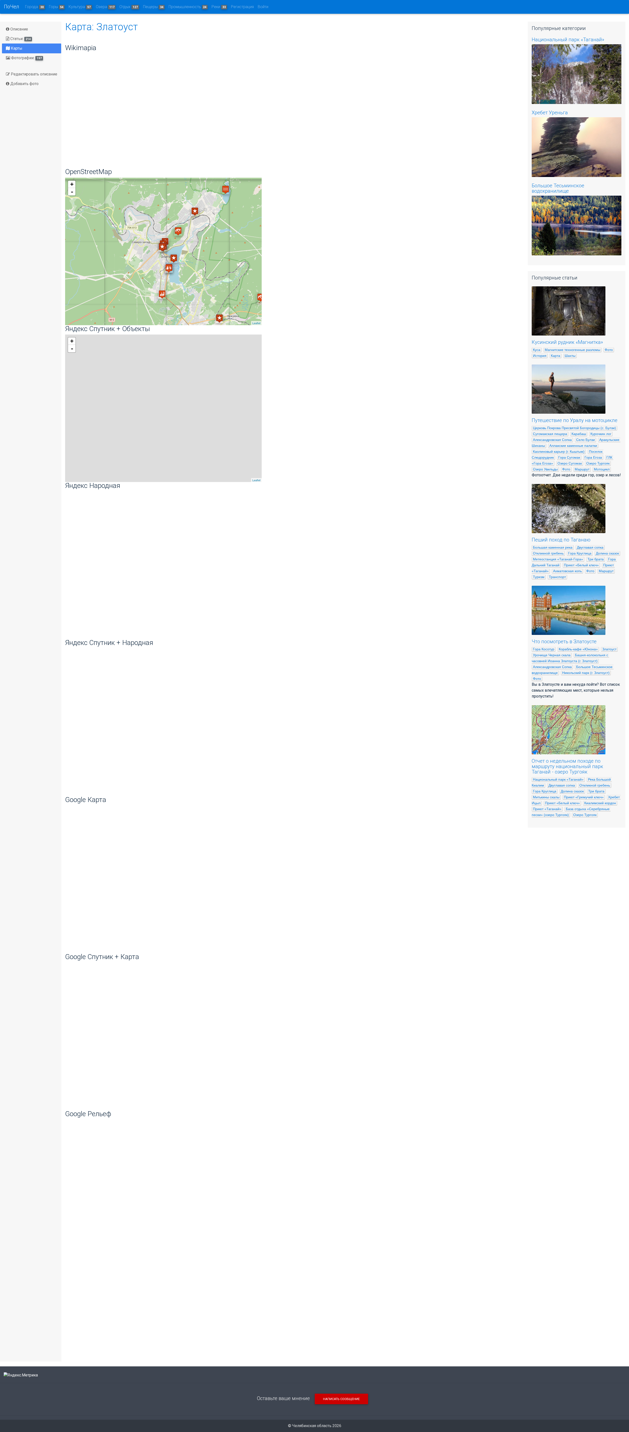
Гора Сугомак (569, 457)
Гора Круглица (579, 553)
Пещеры (153, 6)
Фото (609, 350)
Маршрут (582, 469)
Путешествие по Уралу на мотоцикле (574, 420)
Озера (105, 6)
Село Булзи (585, 440)
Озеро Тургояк (598, 463)
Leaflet (256, 323)
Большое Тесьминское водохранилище (558, 188)
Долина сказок (607, 553)
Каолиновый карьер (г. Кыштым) (559, 451)
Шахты (570, 356)
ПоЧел (11, 7)
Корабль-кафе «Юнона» (578, 649)
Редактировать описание (33, 74)
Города (34, 6)
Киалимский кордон (600, 803)
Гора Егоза (593, 457)
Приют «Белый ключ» (581, 565)
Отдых (128, 6)
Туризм (538, 577)
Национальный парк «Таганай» (568, 40)
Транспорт (557, 577)
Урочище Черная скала (552, 655)
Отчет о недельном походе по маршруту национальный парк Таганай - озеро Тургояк (567, 766)
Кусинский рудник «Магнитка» (567, 342)
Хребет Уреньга (550, 113)
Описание (18, 29)
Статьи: (20, 38)
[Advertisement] (292, 1319)
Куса (536, 350)
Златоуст (609, 649)
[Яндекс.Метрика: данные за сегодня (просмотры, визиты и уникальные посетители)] (21, 1375)
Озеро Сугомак (570, 463)
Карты (16, 48)
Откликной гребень (548, 553)
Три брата (595, 559)
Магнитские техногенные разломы (572, 350)
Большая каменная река (552, 547)
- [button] (72, 191)
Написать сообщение (341, 1399)
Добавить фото (24, 83)
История (539, 356)
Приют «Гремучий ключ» (584, 797)
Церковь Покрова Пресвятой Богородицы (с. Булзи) (574, 428)
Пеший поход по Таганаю (561, 540)
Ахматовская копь (567, 571)
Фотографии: (26, 58)
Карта (555, 356)
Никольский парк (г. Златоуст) (586, 673)
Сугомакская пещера (550, 434)
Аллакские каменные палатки (573, 446)
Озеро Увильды (545, 469)
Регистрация (242, 6)
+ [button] (71, 184)
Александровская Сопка (552, 440)
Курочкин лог (600, 434)
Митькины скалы (546, 797)
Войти (263, 6)
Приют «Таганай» (547, 809)
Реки (219, 6)
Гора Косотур (543, 649)
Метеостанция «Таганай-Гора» (558, 559)
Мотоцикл (602, 469)
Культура (80, 6)
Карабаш (579, 434)
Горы (56, 6)
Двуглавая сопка (590, 547)
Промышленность (188, 6)
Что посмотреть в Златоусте (564, 641)
